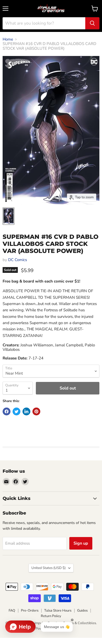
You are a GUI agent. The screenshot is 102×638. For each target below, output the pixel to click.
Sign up (80, 543)
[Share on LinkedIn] (26, 411)
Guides (82, 610)
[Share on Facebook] (6, 411)
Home (8, 39)
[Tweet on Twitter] (16, 411)
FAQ (12, 610)
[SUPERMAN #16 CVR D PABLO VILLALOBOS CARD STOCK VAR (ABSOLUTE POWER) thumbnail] (8, 216)
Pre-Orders (29, 610)
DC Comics (17, 259)
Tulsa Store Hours (57, 610)
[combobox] (44, 23)
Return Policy (51, 616)
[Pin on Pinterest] (36, 411)
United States (48, 568)
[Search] (92, 23)
